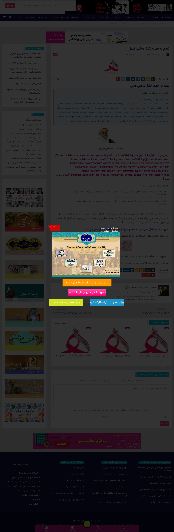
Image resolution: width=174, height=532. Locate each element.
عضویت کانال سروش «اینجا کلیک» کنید (87, 292)
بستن (55, 226)
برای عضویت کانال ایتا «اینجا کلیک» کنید (87, 282)
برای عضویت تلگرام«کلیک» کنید (107, 302)
